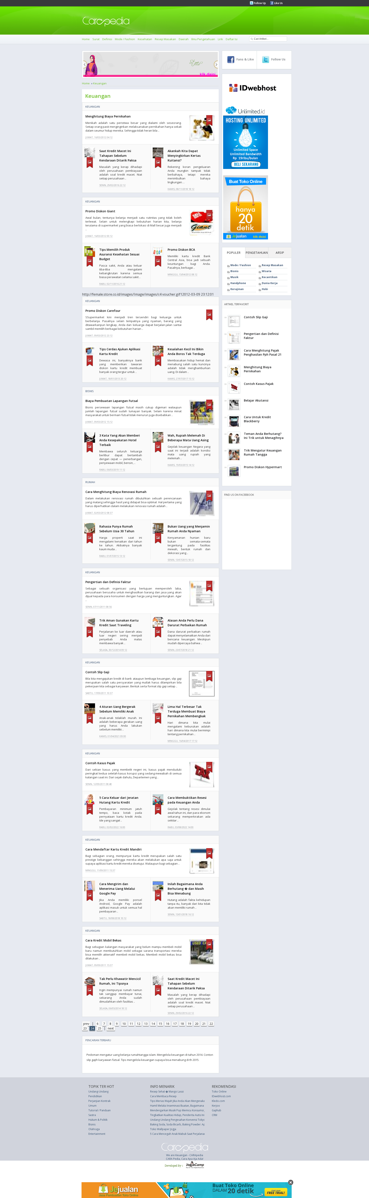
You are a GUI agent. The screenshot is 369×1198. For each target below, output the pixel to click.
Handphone (238, 283)
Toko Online (219, 1091)
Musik (234, 277)
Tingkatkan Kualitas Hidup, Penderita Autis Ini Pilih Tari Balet (186, 1115)
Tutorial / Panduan (99, 1110)
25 (99, 1028)
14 (153, 1024)
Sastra (92, 1115)
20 (196, 1024)
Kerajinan (237, 289)
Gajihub (216, 1110)
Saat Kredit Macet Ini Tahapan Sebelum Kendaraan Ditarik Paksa (117, 155)
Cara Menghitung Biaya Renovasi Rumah (115, 492)
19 (189, 1024)
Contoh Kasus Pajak (100, 763)
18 (182, 1024)
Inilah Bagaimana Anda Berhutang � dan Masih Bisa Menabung (186, 888)
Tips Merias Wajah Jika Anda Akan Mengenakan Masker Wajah (187, 1101)
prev (86, 1024)
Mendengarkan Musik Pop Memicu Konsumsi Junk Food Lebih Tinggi (190, 1110)
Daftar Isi (231, 39)
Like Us (278, 3)
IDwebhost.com (221, 1096)
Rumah (90, 482)
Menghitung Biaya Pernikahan (108, 116)
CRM (214, 1115)
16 (167, 1024)
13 (146, 1024)
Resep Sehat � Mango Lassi (167, 1091)
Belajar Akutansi (256, 400)
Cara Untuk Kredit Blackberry (257, 419)
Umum (92, 1105)
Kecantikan (269, 277)
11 (131, 1024)
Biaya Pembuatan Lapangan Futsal (111, 401)
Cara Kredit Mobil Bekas (103, 940)
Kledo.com (218, 1101)
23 (85, 1028)
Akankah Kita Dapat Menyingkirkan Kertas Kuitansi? (184, 155)
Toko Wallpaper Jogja (163, 1129)
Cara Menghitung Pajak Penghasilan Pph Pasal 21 (262, 352)
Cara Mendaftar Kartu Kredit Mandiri (113, 849)
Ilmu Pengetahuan (203, 39)
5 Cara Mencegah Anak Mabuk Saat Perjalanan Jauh (180, 1134)
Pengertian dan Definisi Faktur (108, 582)
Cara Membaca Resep (163, 1096)
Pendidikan (95, 1096)
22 (211, 1024)
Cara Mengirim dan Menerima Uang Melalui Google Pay (117, 888)
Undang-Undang (98, 1091)
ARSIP (280, 253)
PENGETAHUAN (257, 253)
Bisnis (89, 391)
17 (175, 1024)
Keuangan (100, 83)
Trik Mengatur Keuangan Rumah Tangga (263, 452)
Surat (96, 39)
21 (204, 1024)
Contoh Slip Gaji (97, 672)
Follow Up (259, 3)
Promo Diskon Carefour (102, 311)
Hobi (265, 289)
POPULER (233, 253)
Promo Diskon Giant (100, 211)
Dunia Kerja (270, 283)
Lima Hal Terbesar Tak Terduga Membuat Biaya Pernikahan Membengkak (187, 711)
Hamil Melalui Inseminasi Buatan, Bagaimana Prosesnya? (184, 1105)
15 (160, 1024)
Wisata (266, 271)
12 (138, 1024)
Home (86, 39)
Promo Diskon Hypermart (263, 467)
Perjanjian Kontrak (99, 1101)
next (111, 1028)
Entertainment (96, 1134)
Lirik (220, 39)
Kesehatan (145, 39)
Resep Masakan (165, 39)
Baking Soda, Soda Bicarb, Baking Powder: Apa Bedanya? (184, 1124)
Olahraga (94, 1129)
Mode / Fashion (125, 39)
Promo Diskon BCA (181, 250)
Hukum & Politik (97, 1120)
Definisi (107, 39)
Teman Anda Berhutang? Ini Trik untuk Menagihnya (264, 436)
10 (124, 1024)
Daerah (184, 39)
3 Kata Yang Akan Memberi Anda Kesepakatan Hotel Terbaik (119, 440)
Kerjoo (216, 1105)
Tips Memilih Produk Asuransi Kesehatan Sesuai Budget (119, 254)
